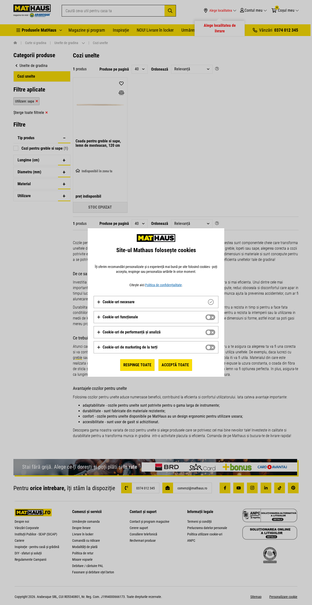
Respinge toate (137, 365)
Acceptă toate (175, 365)
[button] (116, 302)
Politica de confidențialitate (163, 285)
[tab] (156, 302)
